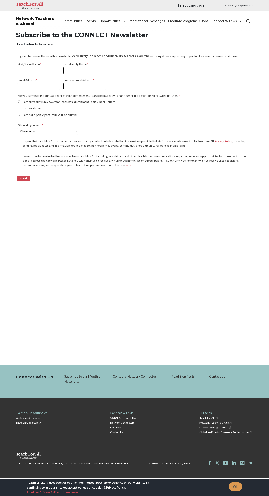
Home (19, 43)
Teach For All (206, 417)
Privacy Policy (182, 463)
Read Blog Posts (183, 376)
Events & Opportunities (31, 413)
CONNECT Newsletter (123, 417)
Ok (235, 486)
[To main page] (73, 455)
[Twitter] (217, 463)
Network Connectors (122, 422)
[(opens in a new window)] (29, 5)
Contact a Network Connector (134, 376)
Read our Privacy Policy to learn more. (53, 492)
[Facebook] (210, 463)
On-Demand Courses (28, 417)
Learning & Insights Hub (213, 427)
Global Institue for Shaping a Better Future (224, 432)
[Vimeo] (250, 463)
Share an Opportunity (28, 422)
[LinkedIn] (234, 463)
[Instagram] (225, 463)
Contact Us (217, 376)
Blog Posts (116, 427)
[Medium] (242, 463)
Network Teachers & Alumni (35, 21)
